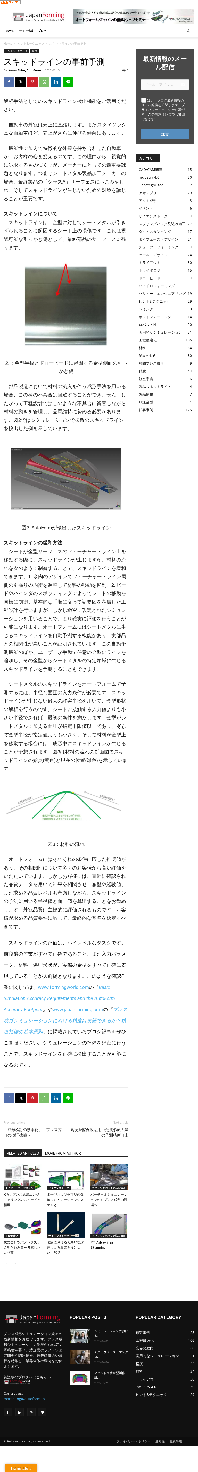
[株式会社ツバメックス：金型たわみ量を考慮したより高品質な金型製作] (23, 1225)
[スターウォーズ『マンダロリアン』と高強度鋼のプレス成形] (80, 1357)
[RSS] (31, 1412)
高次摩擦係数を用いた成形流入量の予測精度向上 (99, 1132)
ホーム (10, 31)
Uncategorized (151, 184)
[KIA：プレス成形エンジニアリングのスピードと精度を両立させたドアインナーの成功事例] (23, 1177)
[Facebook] (9, 82)
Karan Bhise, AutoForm (24, 70)
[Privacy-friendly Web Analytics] (10, 2)
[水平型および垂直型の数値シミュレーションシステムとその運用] (66, 1177)
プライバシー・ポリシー (134, 1441)
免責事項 (176, 1441)
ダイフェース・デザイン (19, 1188)
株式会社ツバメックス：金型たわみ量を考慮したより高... (22, 1247)
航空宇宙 (146, 378)
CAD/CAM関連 (150, 169)
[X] (20, 82)
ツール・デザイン (153, 254)
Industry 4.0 (149, 177)
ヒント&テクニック (30, 43)
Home (8, 43)
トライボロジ (149, 270)
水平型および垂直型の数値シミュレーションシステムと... (65, 1200)
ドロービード (149, 278)
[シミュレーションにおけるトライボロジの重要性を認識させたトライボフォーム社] (80, 1336)
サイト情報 (26, 31)
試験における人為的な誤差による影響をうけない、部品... (65, 1247)
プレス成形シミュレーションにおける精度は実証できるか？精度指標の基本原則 (65, 1021)
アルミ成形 (148, 200)
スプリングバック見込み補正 (109, 1188)
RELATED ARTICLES (23, 1153)
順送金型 (146, 402)
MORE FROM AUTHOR (63, 1153)
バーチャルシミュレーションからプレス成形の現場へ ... (108, 1200)
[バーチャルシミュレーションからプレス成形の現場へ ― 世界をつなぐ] (109, 1177)
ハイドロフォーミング (157, 285)
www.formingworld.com (63, 987)
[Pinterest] (32, 82)
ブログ (42, 31)
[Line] (42, 1412)
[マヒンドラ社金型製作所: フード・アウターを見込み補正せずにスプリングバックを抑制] (80, 1378)
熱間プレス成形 (151, 363)
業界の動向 (148, 355)
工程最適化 (11, 1236)
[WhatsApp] (44, 82)
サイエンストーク (58, 1188)
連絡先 (160, 1441)
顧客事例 (146, 409)
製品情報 (146, 394)
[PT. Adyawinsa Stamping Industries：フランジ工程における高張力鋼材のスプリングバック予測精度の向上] (109, 1225)
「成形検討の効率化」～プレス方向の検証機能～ (33, 1132)
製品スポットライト (155, 386)
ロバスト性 (148, 324)
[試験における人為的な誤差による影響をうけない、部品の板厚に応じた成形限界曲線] (66, 1225)
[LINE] (68, 82)
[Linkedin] (56, 82)
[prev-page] (7, 1263)
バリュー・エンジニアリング (162, 293)
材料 (142, 347)
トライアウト (149, 262)
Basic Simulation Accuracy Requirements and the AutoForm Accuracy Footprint (59, 998)
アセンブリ (148, 192)
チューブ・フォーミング (158, 247)
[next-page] (15, 1263)
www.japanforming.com (77, 1009)
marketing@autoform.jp (24, 1398)
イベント (146, 208)
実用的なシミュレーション (160, 332)
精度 (34, 51)
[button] (188, 30)
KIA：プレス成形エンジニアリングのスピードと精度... (22, 1200)
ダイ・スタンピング (155, 231)
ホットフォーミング (155, 316)
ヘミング (146, 309)
